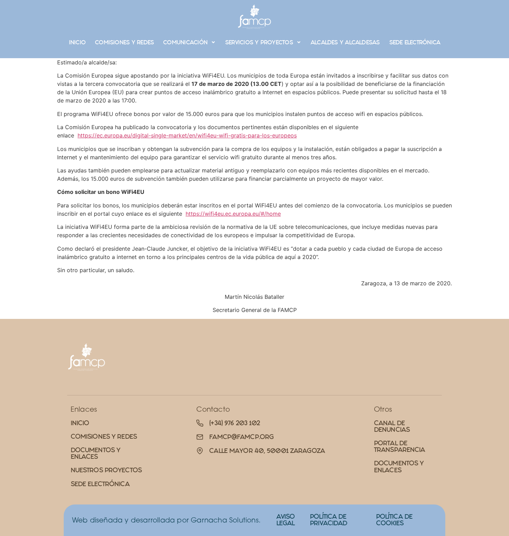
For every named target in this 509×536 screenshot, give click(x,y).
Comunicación (185, 42)
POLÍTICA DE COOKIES (394, 519)
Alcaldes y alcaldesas (345, 42)
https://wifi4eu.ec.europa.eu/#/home (233, 213)
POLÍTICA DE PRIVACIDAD (328, 519)
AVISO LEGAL (285, 519)
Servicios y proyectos (259, 42)
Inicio (77, 42)
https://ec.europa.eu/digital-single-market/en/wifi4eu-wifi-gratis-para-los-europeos (187, 135)
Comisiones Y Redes (124, 42)
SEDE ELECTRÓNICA (414, 42)
